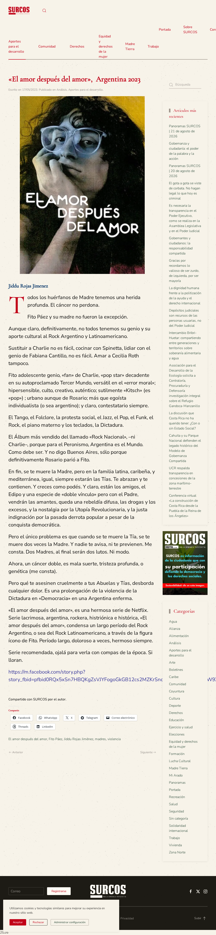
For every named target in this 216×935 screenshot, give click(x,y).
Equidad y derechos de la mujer (106, 46)
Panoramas (177, 782)
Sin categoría (178, 818)
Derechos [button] (77, 46)
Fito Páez (55, 739)
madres (100, 739)
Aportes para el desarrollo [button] (16, 46)
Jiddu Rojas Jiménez (78, 739)
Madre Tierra (130, 46)
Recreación (177, 797)
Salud (173, 804)
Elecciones (177, 734)
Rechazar (38, 922)
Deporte (175, 705)
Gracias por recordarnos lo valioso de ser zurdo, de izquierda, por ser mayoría (184, 270)
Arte (172, 662)
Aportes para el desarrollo (85, 90)
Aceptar (18, 922)
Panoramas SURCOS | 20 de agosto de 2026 (184, 171)
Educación (176, 720)
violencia (114, 739)
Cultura (174, 698)
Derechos (176, 713)
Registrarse (58, 891)
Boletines (176, 669)
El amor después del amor (27, 739)
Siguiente (146, 752)
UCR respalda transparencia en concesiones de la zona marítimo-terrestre (182, 478)
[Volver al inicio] (19, 10)
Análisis (62, 90)
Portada (165, 29)
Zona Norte (177, 852)
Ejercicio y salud (181, 727)
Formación (177, 754)
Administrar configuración (69, 922)
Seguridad (176, 811)
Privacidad (127, 918)
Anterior (17, 752)
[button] (44, 10)
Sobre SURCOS (190, 29)
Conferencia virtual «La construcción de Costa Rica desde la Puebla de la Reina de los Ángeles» (185, 505)
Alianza (174, 628)
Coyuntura (176, 691)
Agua (173, 621)
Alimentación (179, 636)
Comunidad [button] (46, 46)
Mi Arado (176, 775)
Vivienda (175, 845)
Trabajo (153, 46)
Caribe (173, 677)
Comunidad (177, 684)
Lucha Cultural (180, 761)
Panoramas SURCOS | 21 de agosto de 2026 (184, 131)
